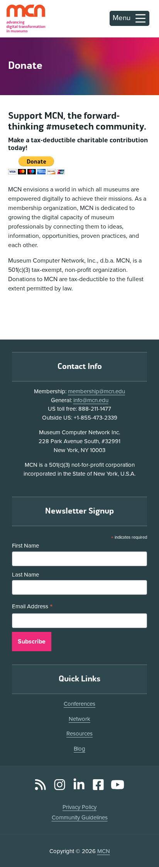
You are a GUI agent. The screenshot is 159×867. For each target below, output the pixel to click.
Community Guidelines (80, 817)
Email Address (32, 607)
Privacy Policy (79, 807)
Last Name (25, 574)
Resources (79, 733)
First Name (25, 545)
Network (79, 718)
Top (142, 839)
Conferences (79, 703)
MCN (103, 851)
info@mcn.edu (90, 400)
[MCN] (26, 18)
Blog (79, 748)
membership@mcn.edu (96, 391)
